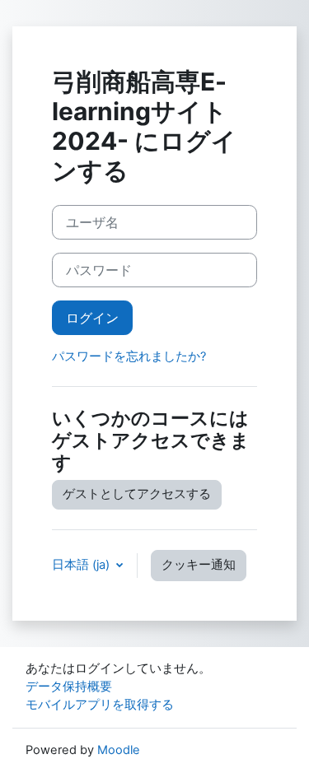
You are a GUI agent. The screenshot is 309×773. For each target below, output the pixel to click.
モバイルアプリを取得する (100, 704)
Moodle (118, 750)
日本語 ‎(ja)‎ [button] (82, 564)
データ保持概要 (69, 686)
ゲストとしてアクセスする (137, 494)
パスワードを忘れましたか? (129, 356)
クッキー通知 (199, 564)
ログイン (92, 318)
